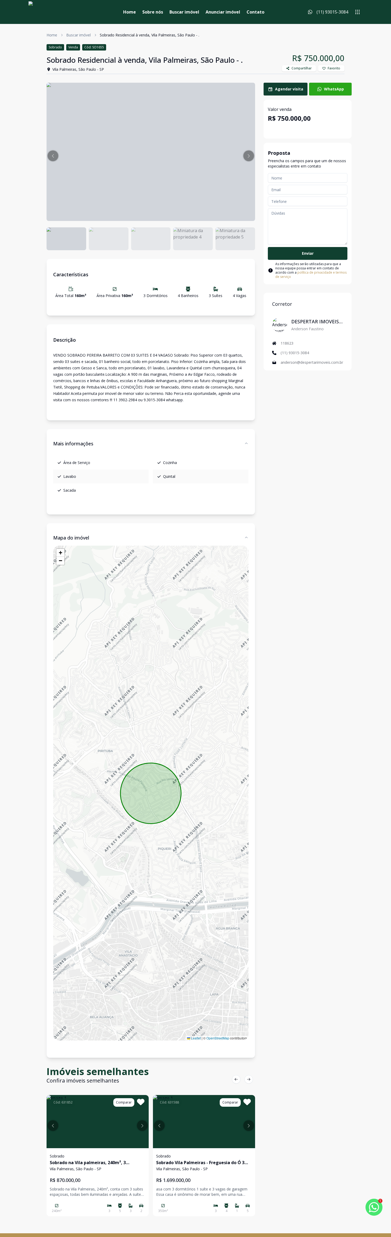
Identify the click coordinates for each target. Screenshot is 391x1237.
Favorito (334, 68)
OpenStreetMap (217, 1038)
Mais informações (73, 443)
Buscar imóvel (184, 12)
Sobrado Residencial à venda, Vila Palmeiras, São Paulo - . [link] (149, 34)
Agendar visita (289, 88)
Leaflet (195, 1038)
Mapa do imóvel (71, 537)
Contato (255, 12)
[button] (53, 156)
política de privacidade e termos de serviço (311, 274)
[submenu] (357, 11)
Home (129, 12)
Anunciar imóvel (223, 12)
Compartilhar (302, 68)
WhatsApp (334, 88)
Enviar (308, 253)
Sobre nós (152, 12)
